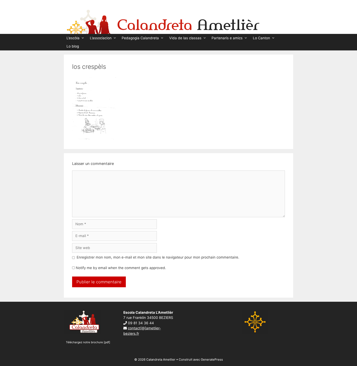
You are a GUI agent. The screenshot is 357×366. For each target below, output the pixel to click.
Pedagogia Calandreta (140, 38)
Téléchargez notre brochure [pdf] (88, 342)
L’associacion (101, 38)
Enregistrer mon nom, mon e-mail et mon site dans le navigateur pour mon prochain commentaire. (158, 257)
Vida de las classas (185, 38)
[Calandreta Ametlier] (163, 21)
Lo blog (73, 46)
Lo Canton (261, 38)
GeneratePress (212, 359)
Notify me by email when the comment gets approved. (120, 268)
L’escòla (73, 38)
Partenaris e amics (227, 38)
